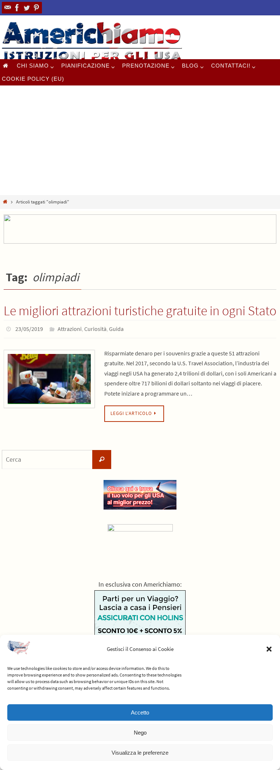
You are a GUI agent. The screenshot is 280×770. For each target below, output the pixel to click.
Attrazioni (70, 328)
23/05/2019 (29, 328)
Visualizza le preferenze (140, 753)
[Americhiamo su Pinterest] (36, 8)
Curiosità (95, 328)
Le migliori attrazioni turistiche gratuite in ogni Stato (140, 310)
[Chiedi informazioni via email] (7, 8)
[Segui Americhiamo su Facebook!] (17, 8)
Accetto (140, 712)
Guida (116, 328)
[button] (269, 649)
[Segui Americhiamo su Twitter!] (26, 8)
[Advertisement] (140, 140)
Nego (140, 732)
